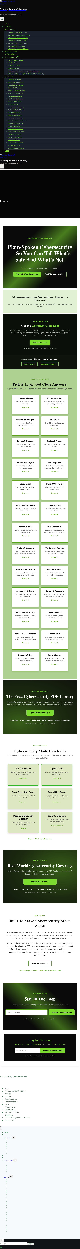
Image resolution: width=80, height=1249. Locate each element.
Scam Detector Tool (13, 68)
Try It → (23, 828)
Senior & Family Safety (25, 505)
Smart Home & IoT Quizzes (15, 137)
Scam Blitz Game (12, 63)
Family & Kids (55, 420)
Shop (7, 151)
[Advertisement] (40, 183)
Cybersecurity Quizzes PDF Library (17, 32)
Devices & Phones (55, 441)
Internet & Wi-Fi (25, 527)
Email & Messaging (25, 462)
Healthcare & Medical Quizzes (16, 110)
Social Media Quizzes (14, 140)
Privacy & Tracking (25, 441)
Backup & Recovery (25, 548)
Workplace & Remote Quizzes (16, 148)
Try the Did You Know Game (27, 274)
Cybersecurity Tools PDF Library (16, 46)
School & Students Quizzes (15, 129)
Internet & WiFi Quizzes (14, 112)
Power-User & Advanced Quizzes (17, 121)
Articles (8, 26)
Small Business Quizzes (14, 134)
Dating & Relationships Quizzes (16, 90)
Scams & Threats (25, 398)
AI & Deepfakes (54, 462)
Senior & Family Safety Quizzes (16, 131)
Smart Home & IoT (55, 527)
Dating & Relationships (25, 612)
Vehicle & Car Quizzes (14, 145)
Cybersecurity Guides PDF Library (17, 40)
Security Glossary (57, 816)
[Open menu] (2, 166)
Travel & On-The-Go (55, 484)
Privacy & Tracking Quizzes (15, 123)
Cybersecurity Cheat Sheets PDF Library (19, 35)
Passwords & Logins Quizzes (16, 118)
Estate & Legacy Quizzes (14, 101)
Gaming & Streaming (55, 591)
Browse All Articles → (40, 882)
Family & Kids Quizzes (14, 104)
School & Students (55, 569)
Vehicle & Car (54, 634)
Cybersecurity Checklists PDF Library (18, 38)
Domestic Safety (25, 655)
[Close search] (2, 1240)
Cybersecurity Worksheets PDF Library (18, 49)
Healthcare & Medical (25, 569)
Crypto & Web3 (54, 612)
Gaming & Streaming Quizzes (16, 107)
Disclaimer (9, 1115)
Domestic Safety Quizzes (15, 96)
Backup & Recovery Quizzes (15, 85)
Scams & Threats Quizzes (15, 126)
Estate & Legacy (55, 655)
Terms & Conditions (12, 1112)
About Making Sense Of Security (17, 1118)
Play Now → (23, 778)
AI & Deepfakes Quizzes (14, 79)
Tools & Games (11, 1099)
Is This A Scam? (11, 54)
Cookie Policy (10, 1110)
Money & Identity (54, 398)
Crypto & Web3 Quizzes (14, 88)
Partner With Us (11, 1102)
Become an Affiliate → (48, 364)
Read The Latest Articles (54, 274)
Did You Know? (23, 768)
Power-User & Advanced (25, 634)
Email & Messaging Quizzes (15, 99)
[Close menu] (0, 1128)
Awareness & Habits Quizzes (15, 82)
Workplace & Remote (54, 548)
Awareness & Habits (25, 591)
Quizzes (8, 1096)
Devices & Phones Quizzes (15, 93)
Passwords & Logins (25, 420)
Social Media (25, 484)
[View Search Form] (2, 19)
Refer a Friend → (29, 364)
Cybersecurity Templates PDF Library (18, 43)
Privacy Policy (10, 1107)
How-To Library (11, 51)
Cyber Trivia (56, 768)
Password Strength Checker (15, 60)
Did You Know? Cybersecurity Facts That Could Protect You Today (26, 74)
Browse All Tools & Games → (40, 839)
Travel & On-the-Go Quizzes (15, 142)
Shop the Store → (40, 342)
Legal (7, 1104)
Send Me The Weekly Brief (62, 1012)
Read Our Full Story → (40, 963)
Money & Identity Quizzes (15, 115)
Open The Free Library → (40, 713)
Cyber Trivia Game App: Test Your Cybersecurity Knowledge (24, 71)
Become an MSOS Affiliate (15, 1091)
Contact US (9, 1120)
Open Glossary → (57, 826)
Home (7, 24)
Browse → (25, 407)
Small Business (54, 505)
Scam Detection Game (14, 65)
